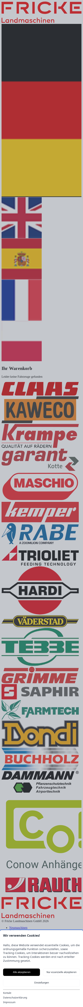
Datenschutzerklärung (15, 997)
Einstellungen (41, 982)
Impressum (9, 1002)
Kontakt (7, 993)
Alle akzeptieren (21, 972)
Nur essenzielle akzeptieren (61, 972)
